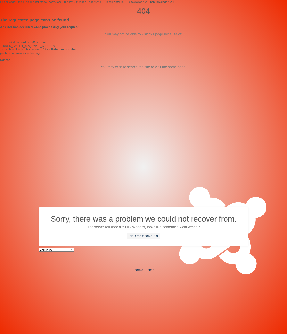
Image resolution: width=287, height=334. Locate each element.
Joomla (138, 270)
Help (151, 270)
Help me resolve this (143, 236)
